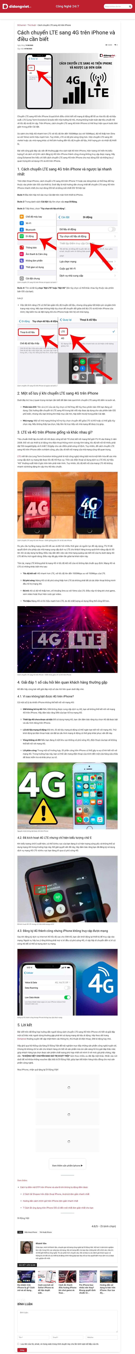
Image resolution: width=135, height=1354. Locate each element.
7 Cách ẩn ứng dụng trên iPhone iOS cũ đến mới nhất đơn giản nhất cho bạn (58, 1208)
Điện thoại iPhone (31, 1232)
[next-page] (23, 1300)
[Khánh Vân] (26, 1250)
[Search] (130, 6)
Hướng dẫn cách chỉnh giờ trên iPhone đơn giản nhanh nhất (50, 1201)
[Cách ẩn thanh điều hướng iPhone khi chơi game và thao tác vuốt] (67, 1277)
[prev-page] (19, 1300)
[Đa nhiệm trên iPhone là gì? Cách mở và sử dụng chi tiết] (26, 1277)
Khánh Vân (41, 1243)
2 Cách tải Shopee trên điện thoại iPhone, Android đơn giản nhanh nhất (56, 1194)
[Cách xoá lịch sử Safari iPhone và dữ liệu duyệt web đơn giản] (47, 1277)
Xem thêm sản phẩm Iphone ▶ (67, 1165)
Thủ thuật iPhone (46, 1232)
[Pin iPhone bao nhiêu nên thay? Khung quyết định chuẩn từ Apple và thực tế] (88, 1277)
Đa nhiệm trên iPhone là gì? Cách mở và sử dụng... (26, 1287)
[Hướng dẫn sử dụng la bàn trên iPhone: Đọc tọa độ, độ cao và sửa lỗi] (109, 1277)
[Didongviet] (17, 6)
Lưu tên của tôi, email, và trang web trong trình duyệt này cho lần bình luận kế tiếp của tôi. (60, 1344)
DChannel (21, 25)
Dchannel (21, 1039)
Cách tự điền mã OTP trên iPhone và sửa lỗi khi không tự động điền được (54, 1187)
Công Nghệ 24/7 (67, 6)
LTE (19, 456)
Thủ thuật (32, 25)
